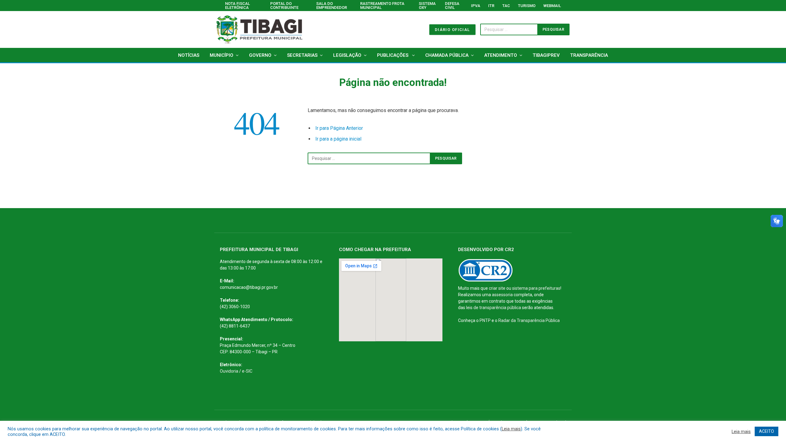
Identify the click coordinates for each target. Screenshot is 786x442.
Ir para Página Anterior (339, 128)
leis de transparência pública (493, 307)
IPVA (475, 5)
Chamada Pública (447, 55)
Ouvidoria (229, 371)
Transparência (589, 55)
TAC (506, 5)
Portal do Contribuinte (284, 5)
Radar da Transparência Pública (529, 320)
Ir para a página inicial (338, 139)
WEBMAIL (552, 5)
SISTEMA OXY (427, 5)
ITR (491, 5)
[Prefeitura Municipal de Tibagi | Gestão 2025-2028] (259, 29)
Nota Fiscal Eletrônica (237, 5)
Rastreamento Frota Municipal (382, 5)
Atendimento (500, 55)
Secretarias (302, 55)
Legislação (347, 55)
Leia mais (511, 429)
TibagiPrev (546, 55)
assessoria (502, 294)
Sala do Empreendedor (331, 5)
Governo (260, 55)
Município (221, 55)
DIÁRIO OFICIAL (452, 29)
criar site (497, 288)
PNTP (485, 320)
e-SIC (247, 371)
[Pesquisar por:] (369, 158)
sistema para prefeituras (536, 288)
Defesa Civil (452, 5)
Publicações (393, 55)
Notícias (188, 55)
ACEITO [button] (766, 431)
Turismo (526, 5)
